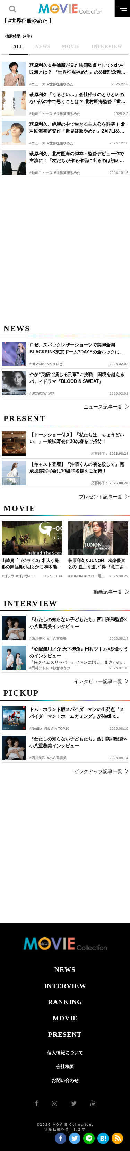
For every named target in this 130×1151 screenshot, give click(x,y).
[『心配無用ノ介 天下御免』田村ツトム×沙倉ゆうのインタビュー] (14, 658)
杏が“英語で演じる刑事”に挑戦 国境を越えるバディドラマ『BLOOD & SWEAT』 (76, 378)
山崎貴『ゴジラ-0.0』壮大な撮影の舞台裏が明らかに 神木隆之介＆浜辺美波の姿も (31, 564)
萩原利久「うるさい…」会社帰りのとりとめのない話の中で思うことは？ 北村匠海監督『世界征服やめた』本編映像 (77, 98)
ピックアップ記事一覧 (98, 771)
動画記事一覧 (107, 592)
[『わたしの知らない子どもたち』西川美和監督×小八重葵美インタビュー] (14, 748)
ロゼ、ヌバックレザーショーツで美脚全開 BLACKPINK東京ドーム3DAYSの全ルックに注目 (76, 348)
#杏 (51, 393)
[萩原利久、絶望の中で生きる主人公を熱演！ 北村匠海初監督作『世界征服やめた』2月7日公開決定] (14, 133)
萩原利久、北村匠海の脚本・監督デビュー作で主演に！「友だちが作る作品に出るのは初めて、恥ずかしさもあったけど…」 (76, 157)
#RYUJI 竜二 (94, 576)
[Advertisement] (65, 249)
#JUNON (75, 576)
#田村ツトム (39, 668)
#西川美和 (37, 758)
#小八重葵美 (57, 758)
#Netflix (35, 728)
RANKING (65, 1002)
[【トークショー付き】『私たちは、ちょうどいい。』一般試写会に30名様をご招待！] (14, 443)
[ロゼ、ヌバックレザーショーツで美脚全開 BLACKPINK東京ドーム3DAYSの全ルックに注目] (14, 354)
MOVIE (65, 1018)
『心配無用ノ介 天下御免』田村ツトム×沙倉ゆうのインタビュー (78, 652)
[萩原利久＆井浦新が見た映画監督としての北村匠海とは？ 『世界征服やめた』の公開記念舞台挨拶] (14, 74)
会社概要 (65, 1066)
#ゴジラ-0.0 (25, 576)
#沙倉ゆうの (60, 668)
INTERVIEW (65, 986)
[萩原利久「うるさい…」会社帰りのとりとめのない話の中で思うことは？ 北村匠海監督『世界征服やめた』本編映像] (14, 103)
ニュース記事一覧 (103, 407)
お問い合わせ (65, 1080)
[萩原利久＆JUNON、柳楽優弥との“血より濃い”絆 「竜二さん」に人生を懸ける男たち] (98, 538)
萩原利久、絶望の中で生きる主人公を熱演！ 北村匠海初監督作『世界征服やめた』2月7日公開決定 (77, 127)
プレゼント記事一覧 (100, 496)
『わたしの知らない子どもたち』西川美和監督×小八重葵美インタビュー (78, 742)
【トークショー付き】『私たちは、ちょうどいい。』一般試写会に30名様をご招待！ (76, 438)
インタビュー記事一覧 (98, 681)
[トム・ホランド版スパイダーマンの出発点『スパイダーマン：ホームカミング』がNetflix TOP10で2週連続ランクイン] (14, 718)
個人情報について (65, 1052)
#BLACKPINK (40, 364)
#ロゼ (57, 364)
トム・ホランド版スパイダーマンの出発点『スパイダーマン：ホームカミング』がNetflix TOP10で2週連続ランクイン (76, 713)
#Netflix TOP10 (56, 728)
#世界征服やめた (60, 84)
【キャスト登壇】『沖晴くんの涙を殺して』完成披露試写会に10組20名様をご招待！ (76, 468)
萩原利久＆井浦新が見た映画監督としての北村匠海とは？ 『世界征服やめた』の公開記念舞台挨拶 (77, 68)
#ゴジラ (8, 576)
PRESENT (65, 1034)
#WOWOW (37, 393)
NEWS (65, 969)
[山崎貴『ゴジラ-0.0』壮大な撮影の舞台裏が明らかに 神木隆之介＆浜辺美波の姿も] (32, 538)
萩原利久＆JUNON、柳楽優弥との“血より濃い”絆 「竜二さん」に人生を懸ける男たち (96, 564)
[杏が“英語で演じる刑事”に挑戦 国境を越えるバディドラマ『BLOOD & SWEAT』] (14, 383)
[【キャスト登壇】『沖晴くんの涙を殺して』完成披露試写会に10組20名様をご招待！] (14, 473)
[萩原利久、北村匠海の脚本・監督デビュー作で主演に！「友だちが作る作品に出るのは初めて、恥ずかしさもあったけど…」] (14, 162)
